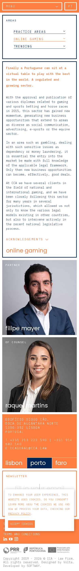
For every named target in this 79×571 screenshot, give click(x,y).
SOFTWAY (33, 566)
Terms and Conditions (21, 534)
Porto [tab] (38, 463)
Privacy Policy (19, 513)
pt (70, 6)
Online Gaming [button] (29, 39)
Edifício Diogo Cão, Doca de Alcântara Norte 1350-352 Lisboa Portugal (32, 425)
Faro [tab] (61, 463)
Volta (68, 562)
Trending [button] (23, 46)
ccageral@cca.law (28, 448)
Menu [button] (10, 6)
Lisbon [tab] (13, 463)
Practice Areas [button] (30, 31)
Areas (11, 20)
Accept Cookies (21, 524)
